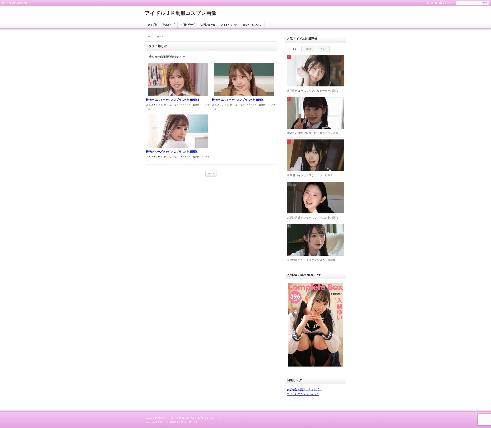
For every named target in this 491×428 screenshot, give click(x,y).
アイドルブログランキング (303, 394)
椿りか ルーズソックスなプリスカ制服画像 (172, 151)
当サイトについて (252, 24)
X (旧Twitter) (187, 24)
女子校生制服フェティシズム (304, 389)
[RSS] (432, 2)
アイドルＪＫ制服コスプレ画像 (180, 13)
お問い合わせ (208, 24)
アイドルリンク (229, 24)
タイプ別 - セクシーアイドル (177, 105)
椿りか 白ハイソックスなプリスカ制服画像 (238, 99)
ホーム (211, 173)
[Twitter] (428, 2)
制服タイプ (169, 24)
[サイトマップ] (440, 2)
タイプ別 (152, 24)
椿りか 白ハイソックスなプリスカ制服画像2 (172, 99)
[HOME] (436, 2)
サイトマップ (448, 3)
